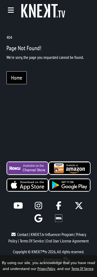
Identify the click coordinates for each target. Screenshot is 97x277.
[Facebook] (58, 205)
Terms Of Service (32, 241)
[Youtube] (18, 205)
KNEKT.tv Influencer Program (52, 234)
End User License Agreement (67, 241)
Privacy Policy (46, 268)
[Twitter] (79, 205)
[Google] (38, 218)
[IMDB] (58, 218)
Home (16, 77)
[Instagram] (38, 205)
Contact (22, 234)
